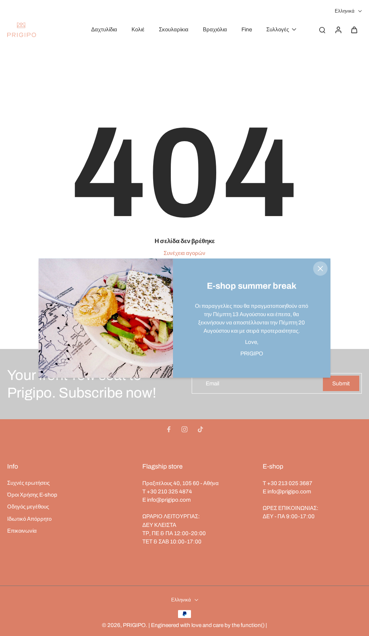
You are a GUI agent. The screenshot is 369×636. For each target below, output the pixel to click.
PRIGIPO (134, 625)
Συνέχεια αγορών (184, 253)
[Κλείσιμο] (320, 268)
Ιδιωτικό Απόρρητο (29, 519)
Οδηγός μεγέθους (28, 506)
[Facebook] (169, 429)
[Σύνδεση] (338, 29)
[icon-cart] (354, 29)
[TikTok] (200, 429)
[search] (322, 29)
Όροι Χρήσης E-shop (32, 495)
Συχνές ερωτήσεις (28, 483)
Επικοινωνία (22, 531)
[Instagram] (184, 429)
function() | (254, 625)
